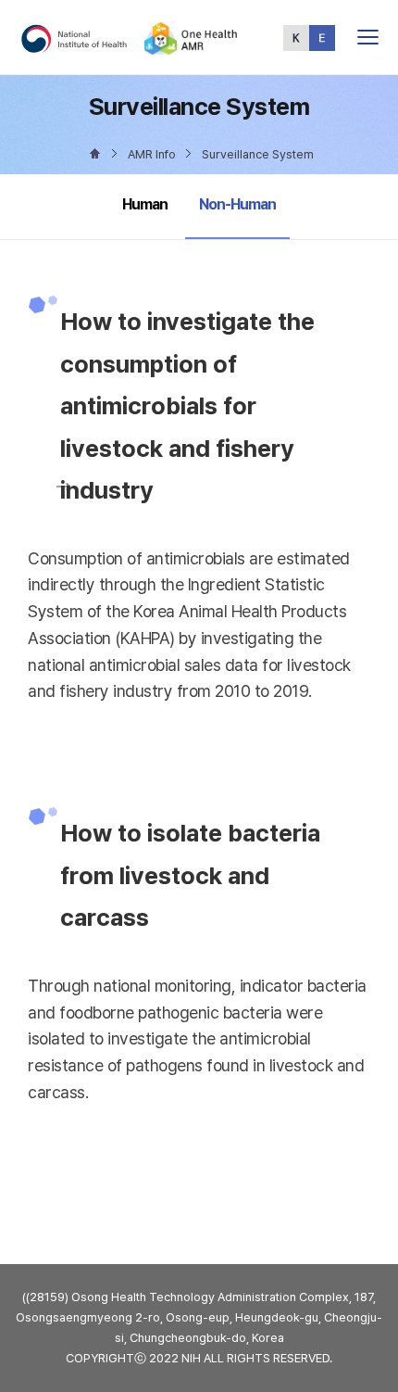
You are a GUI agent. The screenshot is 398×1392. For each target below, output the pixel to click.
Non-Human (237, 204)
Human (145, 204)
